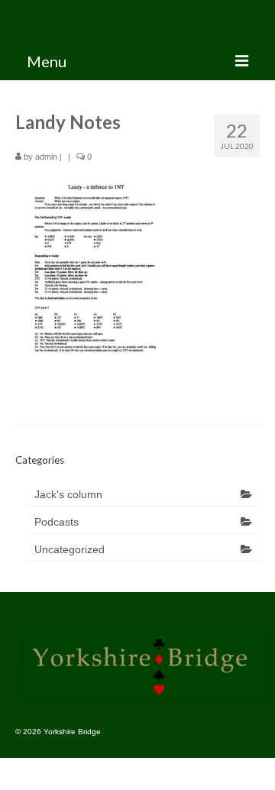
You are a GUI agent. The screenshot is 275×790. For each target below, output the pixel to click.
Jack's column (68, 494)
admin (46, 156)
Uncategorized (69, 549)
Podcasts (56, 522)
